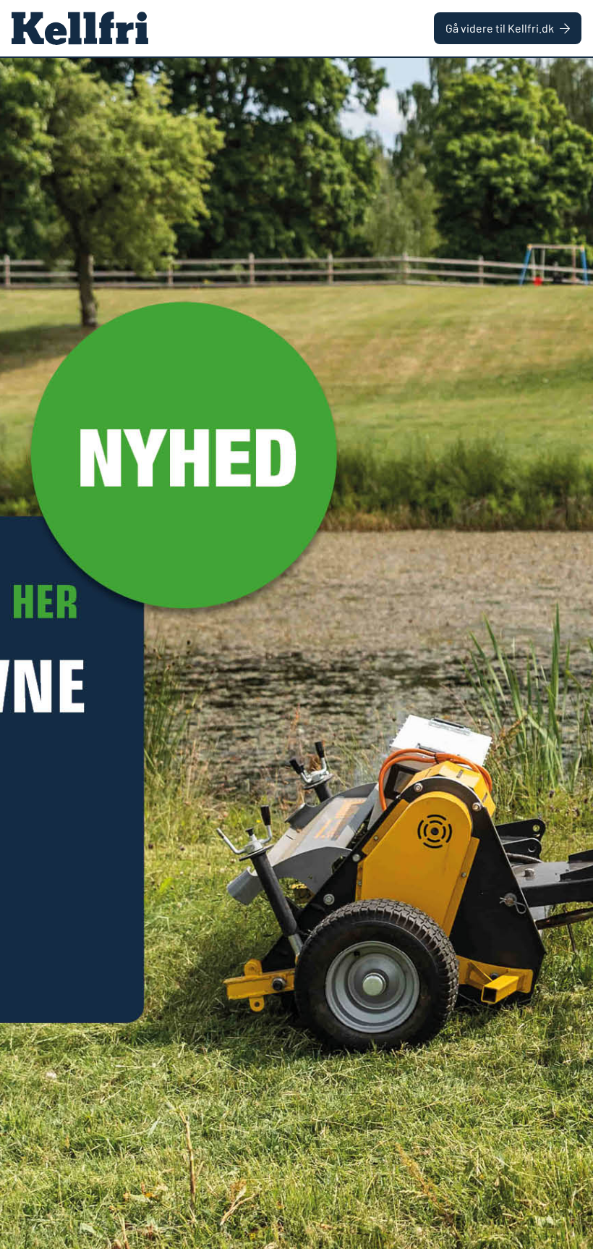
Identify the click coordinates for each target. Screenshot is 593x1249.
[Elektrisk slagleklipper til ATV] (296, 653)
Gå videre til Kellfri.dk (499, 28)
